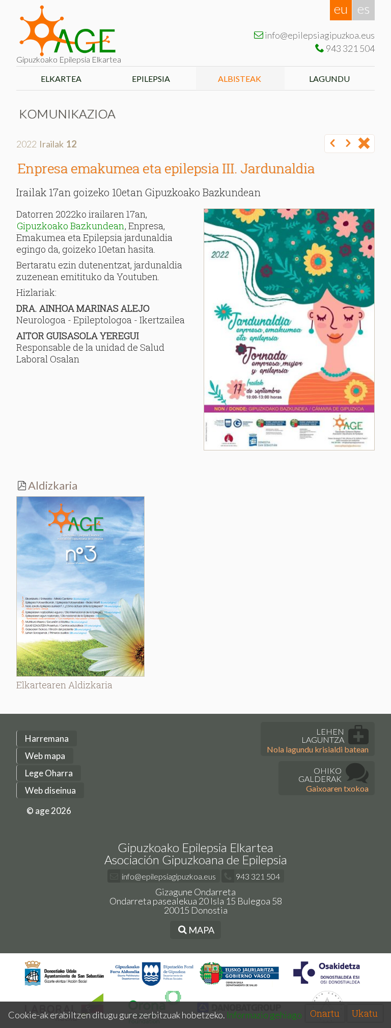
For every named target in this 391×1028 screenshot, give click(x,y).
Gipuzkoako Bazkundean (70, 226)
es (363, 9)
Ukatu (365, 1013)
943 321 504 (257, 876)
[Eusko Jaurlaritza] (240, 986)
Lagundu (330, 78)
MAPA (200, 929)
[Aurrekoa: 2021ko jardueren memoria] (332, 144)
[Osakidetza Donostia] (327, 986)
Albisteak (240, 78)
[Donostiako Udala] (64, 986)
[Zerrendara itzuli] (364, 144)
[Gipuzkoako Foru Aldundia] (152, 986)
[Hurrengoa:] (348, 144)
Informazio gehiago (264, 1014)
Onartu (325, 1013)
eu (341, 9)
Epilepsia (151, 78)
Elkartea (61, 78)
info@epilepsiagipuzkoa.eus (168, 876)
